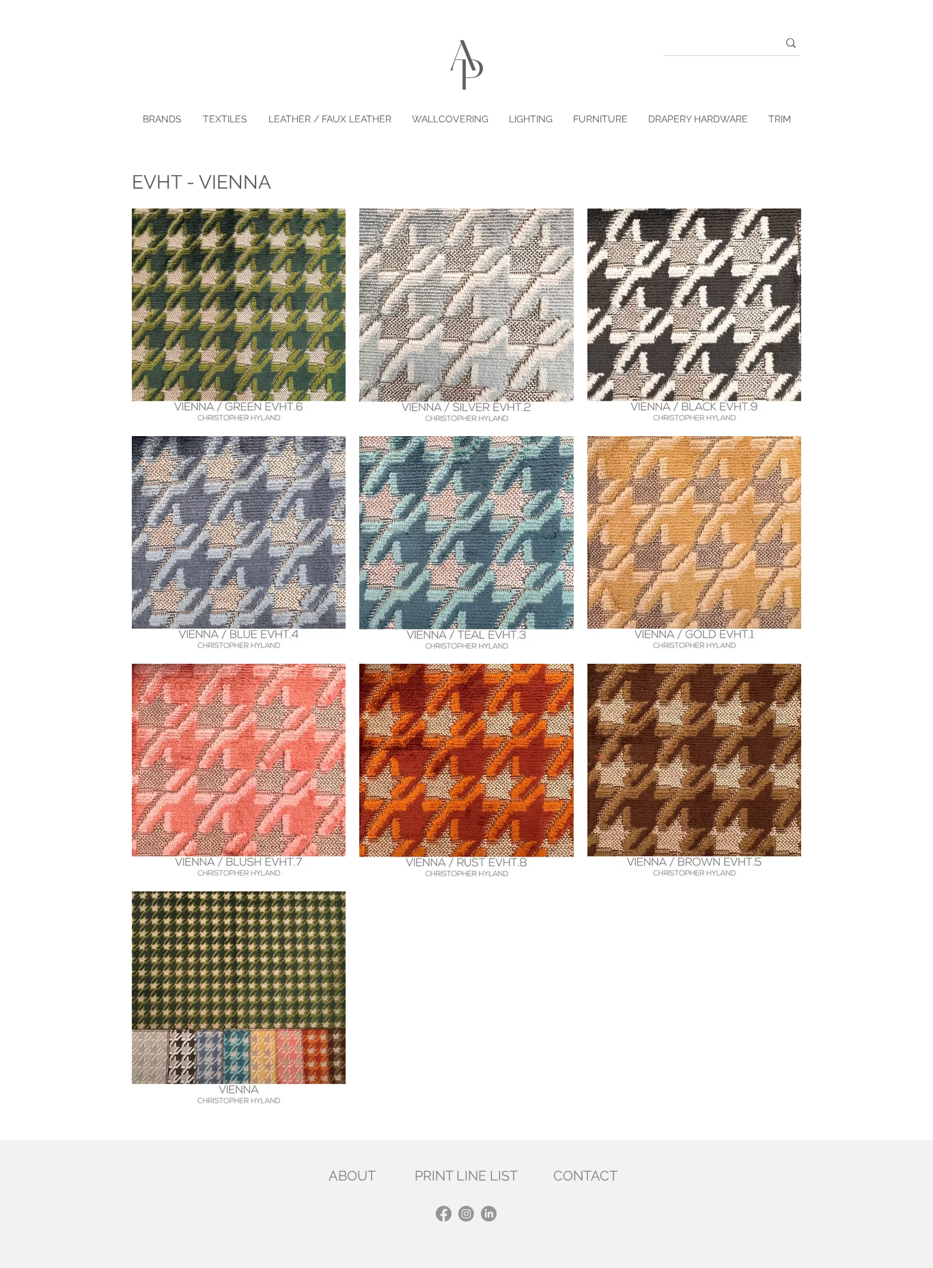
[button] (224, 119)
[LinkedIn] (489, 1214)
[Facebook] (443, 1214)
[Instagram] (466, 1214)
